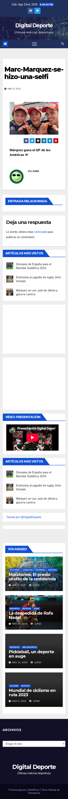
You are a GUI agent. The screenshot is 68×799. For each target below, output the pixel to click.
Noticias (52, 570)
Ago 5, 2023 (19, 701)
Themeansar (34, 793)
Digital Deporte (34, 25)
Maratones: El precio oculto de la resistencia (32, 576)
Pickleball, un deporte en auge (31, 654)
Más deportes (29, 647)
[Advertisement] (32, 328)
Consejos (28, 570)
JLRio (36, 171)
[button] (62, 43)
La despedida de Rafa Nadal (31, 615)
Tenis (36, 609)
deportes (40, 570)
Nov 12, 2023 (20, 662)
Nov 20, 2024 (20, 624)
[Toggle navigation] (34, 44)
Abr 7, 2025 (19, 585)
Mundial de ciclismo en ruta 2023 (32, 692)
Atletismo (15, 570)
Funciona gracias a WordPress (24, 790)
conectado (40, 231)
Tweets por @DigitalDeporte (23, 517)
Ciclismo (14, 686)
